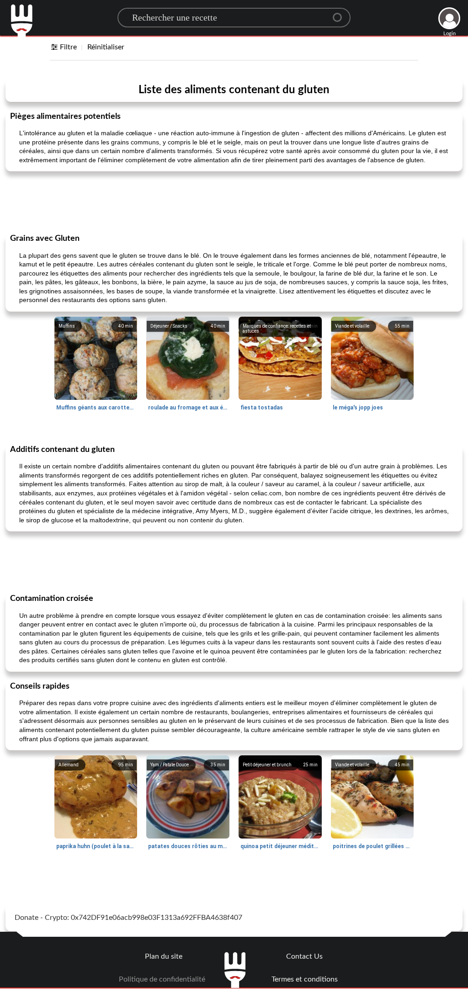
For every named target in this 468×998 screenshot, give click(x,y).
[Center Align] (340, 14)
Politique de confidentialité (162, 979)
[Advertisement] (234, 201)
